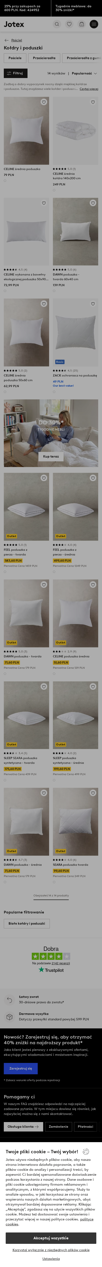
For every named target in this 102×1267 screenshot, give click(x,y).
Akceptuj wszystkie (51, 1238)
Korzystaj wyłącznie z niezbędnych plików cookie (51, 1250)
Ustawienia (51, 1259)
